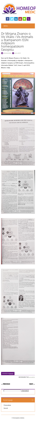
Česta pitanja (7, 405)
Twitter (12, 19)
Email (24, 19)
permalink (32, 377)
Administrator (7, 53)
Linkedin (16, 19)
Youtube (20, 19)
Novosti (11, 373)
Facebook (7, 19)
